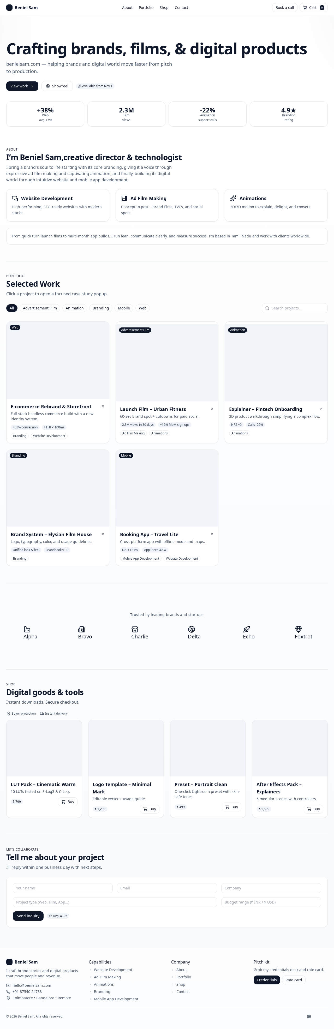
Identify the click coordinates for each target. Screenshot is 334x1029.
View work (19, 85)
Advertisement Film (40, 308)
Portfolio (146, 7)
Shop (164, 7)
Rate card (293, 979)
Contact (181, 7)
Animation (75, 308)
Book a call (285, 7)
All (12, 308)
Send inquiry (28, 915)
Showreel (60, 85)
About (127, 7)
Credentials (267, 979)
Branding (101, 308)
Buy (71, 801)
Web (143, 308)
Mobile (124, 308)
